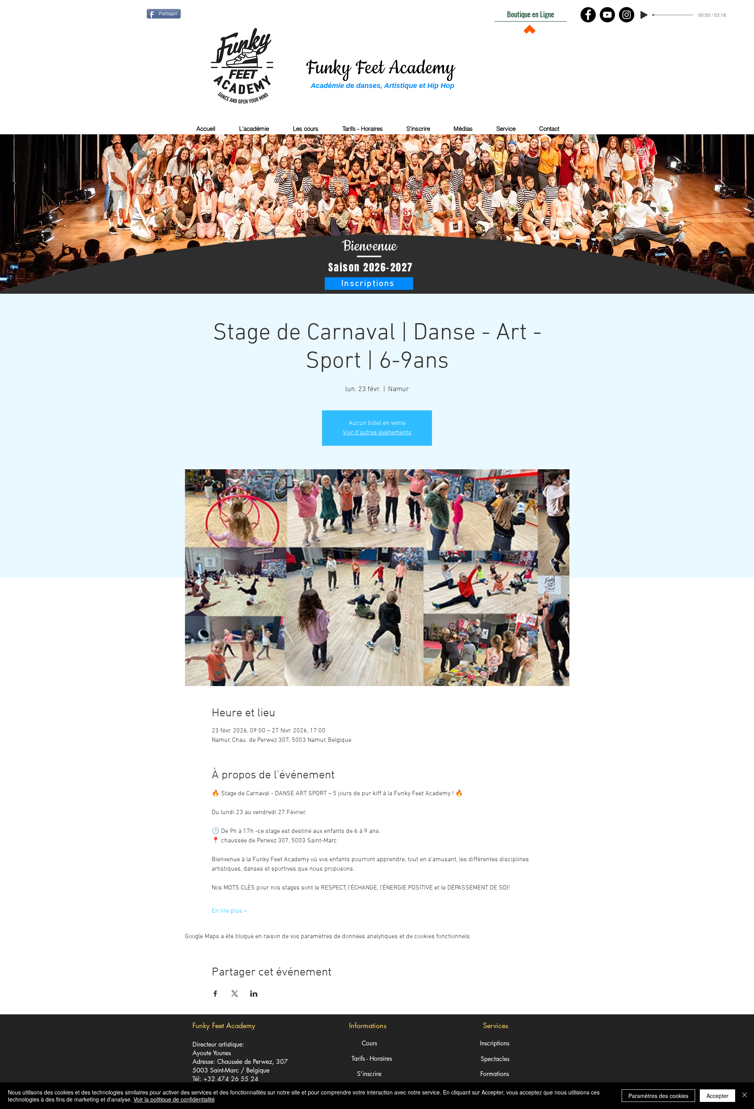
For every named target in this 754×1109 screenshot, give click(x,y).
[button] (254, 129)
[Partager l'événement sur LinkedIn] (254, 993)
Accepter (717, 1096)
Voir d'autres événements (377, 433)
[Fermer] (744, 1096)
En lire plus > (229, 911)
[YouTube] (607, 14)
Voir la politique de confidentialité (174, 1099)
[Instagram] (626, 14)
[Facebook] (588, 14)
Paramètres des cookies (658, 1096)
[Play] (644, 15)
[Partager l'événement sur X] (234, 993)
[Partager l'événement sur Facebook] (215, 993)
